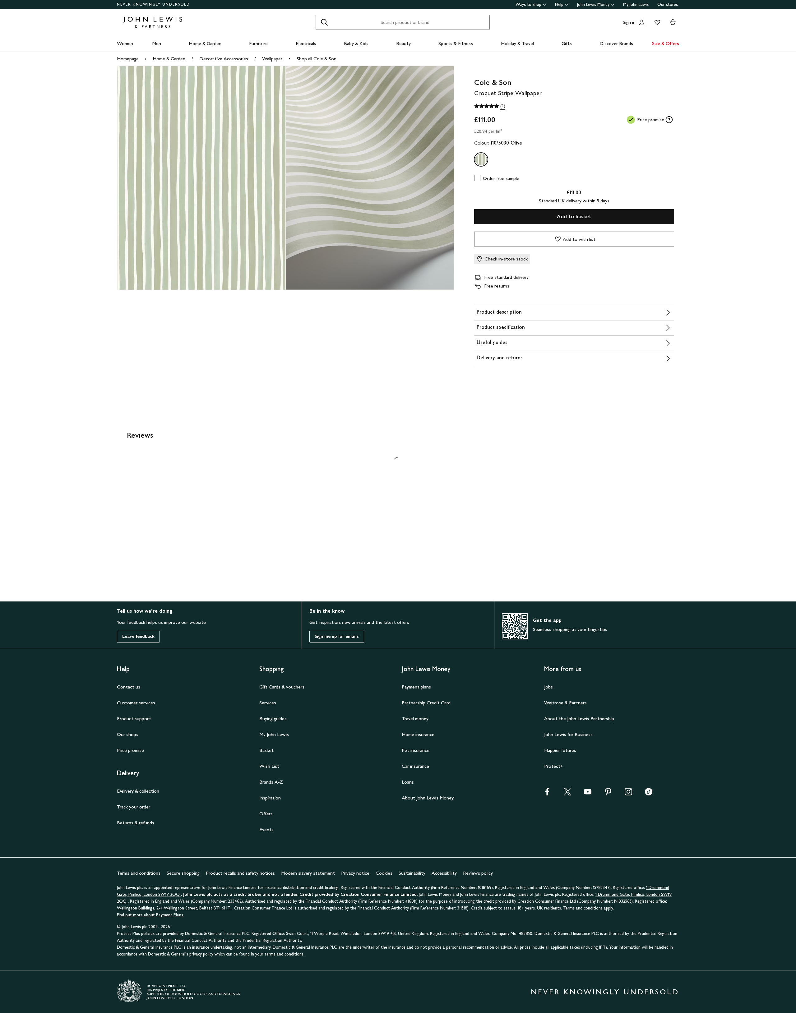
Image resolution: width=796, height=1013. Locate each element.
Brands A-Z (271, 782)
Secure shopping (183, 873)
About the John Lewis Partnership (579, 718)
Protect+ (553, 766)
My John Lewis (636, 4)
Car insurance (415, 766)
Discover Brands (616, 43)
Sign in (629, 22)
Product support (134, 718)
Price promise (130, 750)
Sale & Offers (665, 43)
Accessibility (444, 873)
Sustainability (412, 873)
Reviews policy (478, 873)
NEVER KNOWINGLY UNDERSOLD (153, 4)
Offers (266, 814)
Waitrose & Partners (565, 703)
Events (266, 829)
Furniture (258, 43)
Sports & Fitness (455, 43)
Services (267, 703)
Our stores (667, 4)
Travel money (415, 718)
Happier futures (560, 750)
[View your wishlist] (656, 22)
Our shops (127, 734)
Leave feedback (138, 636)
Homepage (128, 59)
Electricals (306, 43)
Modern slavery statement (308, 873)
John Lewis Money (593, 4)
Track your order (133, 807)
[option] (481, 159)
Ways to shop (528, 4)
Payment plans (416, 687)
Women (125, 43)
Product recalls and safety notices (240, 873)
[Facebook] (547, 794)
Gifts (567, 43)
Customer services (136, 703)
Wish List (269, 766)
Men (156, 43)
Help (559, 4)
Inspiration (270, 798)
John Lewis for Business (568, 734)
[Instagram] (628, 794)
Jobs (548, 687)
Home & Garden (205, 43)
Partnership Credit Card (426, 703)
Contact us (128, 687)
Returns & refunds (135, 823)
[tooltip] (669, 120)
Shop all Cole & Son (316, 59)
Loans (408, 782)
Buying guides (273, 718)
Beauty (403, 43)
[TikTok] (648, 794)
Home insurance (418, 734)
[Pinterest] (608, 794)
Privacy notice (355, 873)
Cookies (384, 873)
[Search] (324, 22)
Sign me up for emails (337, 636)
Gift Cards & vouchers (281, 687)
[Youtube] (587, 794)
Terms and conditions (138, 873)
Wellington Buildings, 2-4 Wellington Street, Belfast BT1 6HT (174, 908)
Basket (266, 750)
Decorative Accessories (223, 59)
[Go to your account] (642, 22)
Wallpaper (272, 59)
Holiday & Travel (517, 43)
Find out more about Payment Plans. (150, 915)
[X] (567, 794)
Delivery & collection (138, 791)
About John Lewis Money (428, 798)
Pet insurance (415, 750)
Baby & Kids (356, 43)
